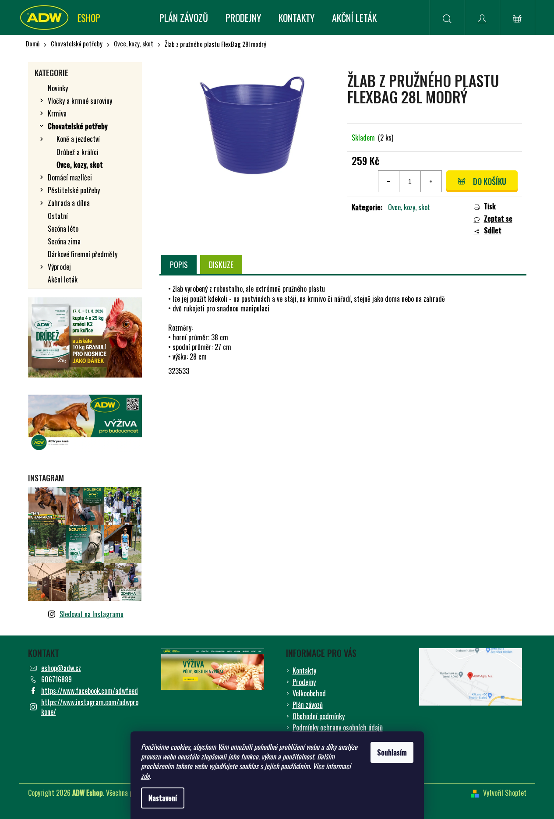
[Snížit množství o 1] (388, 181)
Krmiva (57, 113)
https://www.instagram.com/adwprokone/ (89, 707)
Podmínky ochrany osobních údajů (338, 727)
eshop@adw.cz (61, 668)
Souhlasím (392, 752)
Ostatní (58, 216)
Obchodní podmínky (319, 716)
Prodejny (304, 682)
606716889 (56, 679)
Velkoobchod (309, 693)
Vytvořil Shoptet (504, 793)
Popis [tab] (179, 264)
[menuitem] (184, 17)
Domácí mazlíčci (70, 177)
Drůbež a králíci (77, 152)
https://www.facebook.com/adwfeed (89, 690)
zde (145, 775)
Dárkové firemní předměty (82, 254)
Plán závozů (308, 704)
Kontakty (304, 670)
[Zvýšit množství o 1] (430, 181)
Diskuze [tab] (221, 264)
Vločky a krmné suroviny (80, 100)
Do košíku (489, 181)
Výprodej (59, 266)
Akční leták (63, 279)
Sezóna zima (64, 241)
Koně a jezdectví (78, 139)
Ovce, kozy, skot (79, 164)
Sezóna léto (63, 228)
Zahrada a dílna (69, 203)
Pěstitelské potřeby (74, 190)
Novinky (58, 88)
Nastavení (162, 798)
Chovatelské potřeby (78, 126)
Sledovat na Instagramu (92, 614)
